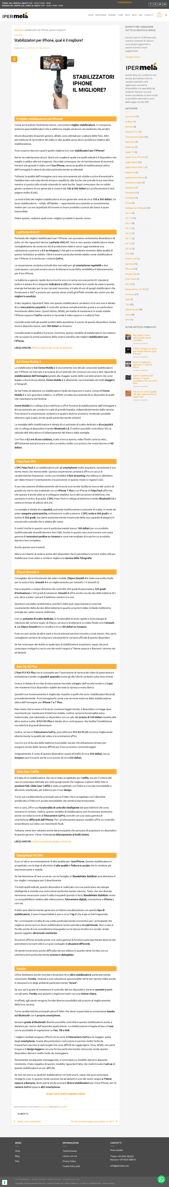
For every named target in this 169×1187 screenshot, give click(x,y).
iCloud (128, 203)
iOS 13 (128, 218)
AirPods (129, 127)
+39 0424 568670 (127, 1159)
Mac (127, 284)
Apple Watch (131, 162)
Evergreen (130, 187)
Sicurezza (129, 294)
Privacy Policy (69, 1161)
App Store (130, 142)
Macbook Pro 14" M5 (135, 289)
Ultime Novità (131, 309)
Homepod (130, 198)
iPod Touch (130, 279)
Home (90, 15)
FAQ (140, 15)
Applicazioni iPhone (134, 177)
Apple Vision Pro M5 (135, 157)
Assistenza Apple (133, 182)
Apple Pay (130, 147)
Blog (134, 15)
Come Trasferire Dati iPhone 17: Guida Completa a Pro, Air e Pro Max (145, 379)
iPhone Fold (131, 274)
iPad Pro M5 (131, 259)
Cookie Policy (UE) (71, 1166)
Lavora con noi (70, 1156)
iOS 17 (128, 238)
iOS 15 (128, 228)
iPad (127, 253)
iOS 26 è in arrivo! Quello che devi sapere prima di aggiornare (145, 394)
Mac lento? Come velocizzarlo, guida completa (142, 337)
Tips (127, 304)
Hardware (130, 192)
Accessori (18, 35)
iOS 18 (128, 243)
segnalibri (63, 1107)
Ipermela (18, 30)
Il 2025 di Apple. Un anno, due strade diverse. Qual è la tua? (145, 351)
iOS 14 (128, 223)
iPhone (128, 269)
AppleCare (130, 172)
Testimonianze (70, 1151)
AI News (129, 121)
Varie (127, 314)
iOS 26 (128, 248)
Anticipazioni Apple (134, 137)
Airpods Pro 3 (132, 132)
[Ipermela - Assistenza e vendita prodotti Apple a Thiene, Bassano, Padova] (15, 15)
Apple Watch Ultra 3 (134, 167)
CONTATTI (148, 15)
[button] (161, 1179)
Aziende (112, 15)
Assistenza (100, 15)
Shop (127, 15)
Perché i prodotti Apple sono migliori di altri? (92, 1121)
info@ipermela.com (119, 1166)
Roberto (46, 48)
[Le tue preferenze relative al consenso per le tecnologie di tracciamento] (4, 1182)
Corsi (120, 15)
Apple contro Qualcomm (29, 1121)
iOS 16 (128, 233)
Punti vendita (116, 1150)
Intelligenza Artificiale (135, 208)
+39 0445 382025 (125, 1156)
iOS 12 (128, 213)
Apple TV (129, 152)
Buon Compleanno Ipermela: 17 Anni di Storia (142, 364)
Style (127, 299)
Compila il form (132, 57)
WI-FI (127, 319)
